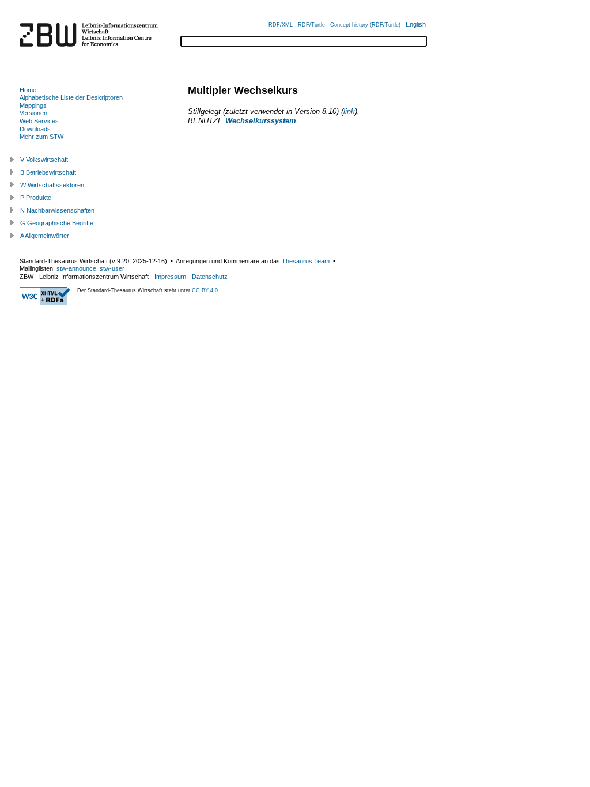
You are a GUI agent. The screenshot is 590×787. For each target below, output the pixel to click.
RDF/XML (280, 25)
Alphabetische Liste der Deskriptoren (71, 97)
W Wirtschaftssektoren (52, 184)
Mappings (33, 105)
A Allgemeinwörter (44, 235)
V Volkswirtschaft (44, 159)
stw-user (112, 268)
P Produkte (35, 197)
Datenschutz (210, 276)
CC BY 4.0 (205, 290)
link (349, 111)
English (416, 24)
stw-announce (76, 268)
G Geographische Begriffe (56, 223)
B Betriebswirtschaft (48, 172)
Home (28, 89)
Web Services (39, 121)
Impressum (170, 276)
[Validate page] (45, 303)
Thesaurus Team (306, 261)
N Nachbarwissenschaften (57, 210)
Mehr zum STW (41, 136)
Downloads (35, 129)
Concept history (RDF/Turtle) (365, 25)
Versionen (33, 112)
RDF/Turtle (311, 25)
